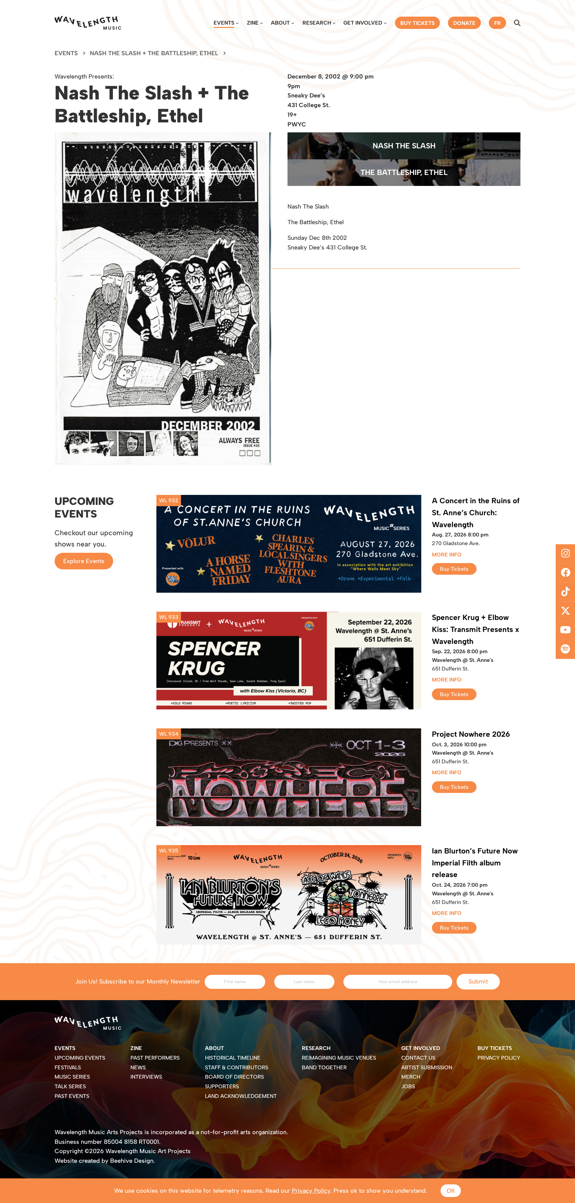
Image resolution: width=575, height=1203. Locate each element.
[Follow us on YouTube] (565, 630)
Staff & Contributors (236, 1067)
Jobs (408, 1086)
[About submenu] (292, 23)
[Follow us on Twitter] (565, 611)
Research (316, 23)
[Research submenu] (334, 23)
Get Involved (362, 23)
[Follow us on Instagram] (565, 553)
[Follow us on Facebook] (565, 572)
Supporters (222, 1086)
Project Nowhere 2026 (471, 734)
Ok (451, 1190)
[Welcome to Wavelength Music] (88, 23)
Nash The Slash (404, 145)
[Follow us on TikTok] (565, 592)
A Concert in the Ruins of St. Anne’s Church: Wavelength (475, 512)
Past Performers (155, 1058)
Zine (253, 23)
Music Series (72, 1077)
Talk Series (70, 1086)
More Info (447, 554)
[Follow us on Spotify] (565, 649)
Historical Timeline (233, 1058)
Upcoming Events (80, 1058)
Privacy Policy (499, 1058)
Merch (410, 1077)
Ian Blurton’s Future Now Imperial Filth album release (475, 862)
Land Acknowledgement (241, 1096)
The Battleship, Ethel (404, 172)
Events (224, 23)
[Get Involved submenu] (385, 23)
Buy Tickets (454, 569)
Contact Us (418, 1058)
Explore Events (83, 561)
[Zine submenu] (261, 23)
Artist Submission (426, 1067)
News (138, 1067)
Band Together (324, 1067)
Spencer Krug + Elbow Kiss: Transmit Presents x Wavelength (475, 629)
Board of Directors (234, 1077)
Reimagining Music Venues (339, 1058)
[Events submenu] (237, 23)
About (280, 23)
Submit (478, 981)
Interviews (146, 1077)
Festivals (68, 1067)
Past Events (72, 1096)
